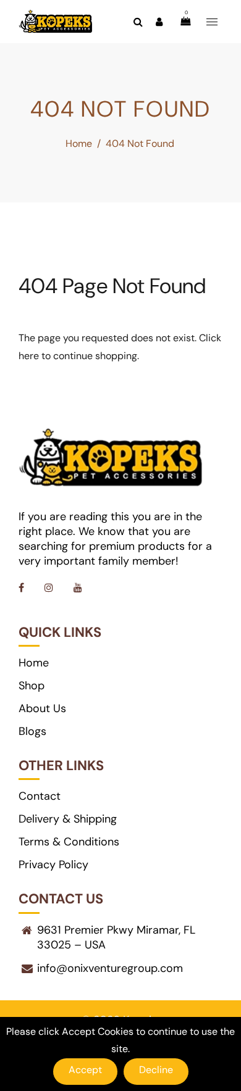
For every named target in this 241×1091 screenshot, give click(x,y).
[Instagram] (50, 587)
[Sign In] (158, 21)
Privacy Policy (53, 864)
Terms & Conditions (69, 841)
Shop (31, 685)
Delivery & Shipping (68, 818)
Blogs (32, 731)
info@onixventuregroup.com (110, 968)
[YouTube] (79, 587)
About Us (42, 708)
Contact (40, 796)
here (29, 355)
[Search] (137, 21)
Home (79, 143)
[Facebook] (23, 587)
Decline (156, 1069)
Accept (85, 1069)
